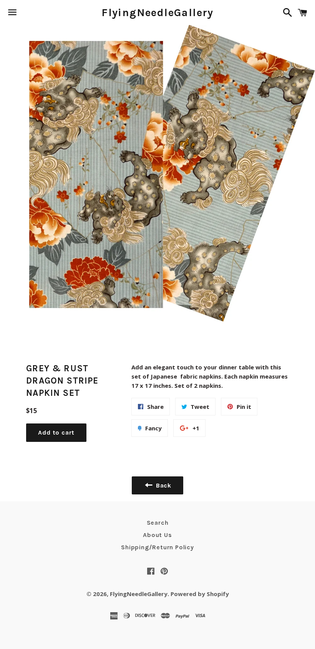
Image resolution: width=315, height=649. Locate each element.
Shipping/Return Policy (157, 547)
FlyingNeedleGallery (157, 12)
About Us (157, 535)
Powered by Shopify (200, 594)
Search (158, 522)
